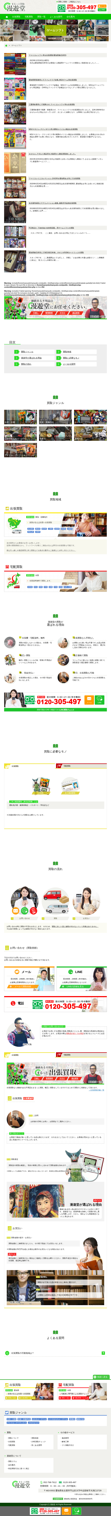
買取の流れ (12, 1398)
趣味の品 (80, 1419)
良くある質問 (36, 1445)
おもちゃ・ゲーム (39, 1419)
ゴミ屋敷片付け (68, 1445)
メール (103, 6)
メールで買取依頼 (23, 986)
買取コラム (12, 1461)
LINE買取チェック (67, 710)
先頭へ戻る (102, 1377)
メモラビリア (33, 1423)
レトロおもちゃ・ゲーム (57, 1419)
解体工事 (65, 1442)
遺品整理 (65, 1438)
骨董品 (72, 1419)
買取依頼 (34, 1438)
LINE (103, 10)
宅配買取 (29, 17)
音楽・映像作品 (24, 1419)
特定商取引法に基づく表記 (18, 1468)
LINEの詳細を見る (75, 986)
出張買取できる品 (28, 1398)
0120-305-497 (69, 1482)
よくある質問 (56, 17)
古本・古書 (11, 1419)
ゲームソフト (16, 45)
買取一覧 (41, 17)
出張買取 (16, 17)
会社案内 (71, 17)
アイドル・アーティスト (16, 1423)
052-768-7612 (50, 1482)
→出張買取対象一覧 (96, 1090)
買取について (13, 1438)
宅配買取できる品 (81, 1398)
